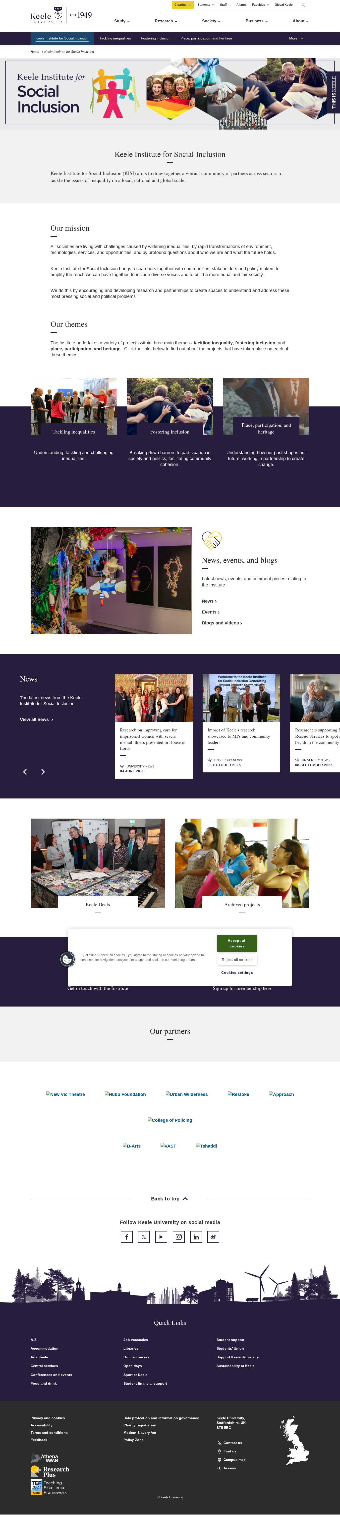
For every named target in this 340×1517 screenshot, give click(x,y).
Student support (230, 1340)
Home (35, 52)
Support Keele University (238, 1357)
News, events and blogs (261, 38)
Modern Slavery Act (139, 1433)
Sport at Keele (135, 1375)
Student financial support (145, 1383)
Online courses (136, 1357)
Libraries (130, 1348)
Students (204, 4)
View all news (35, 719)
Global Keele (284, 4)
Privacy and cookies (48, 1418)
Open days (132, 1366)
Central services (44, 1366)
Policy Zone (133, 1440)
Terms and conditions (49, 1433)
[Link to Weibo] (213, 1237)
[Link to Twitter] (144, 1237)
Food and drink (44, 1383)
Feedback (39, 1440)
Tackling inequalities (115, 38)
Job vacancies (135, 1340)
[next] (42, 772)
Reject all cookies (237, 960)
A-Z (34, 1340)
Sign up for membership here (242, 988)
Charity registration (139, 1425)
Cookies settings (237, 973)
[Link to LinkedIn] (196, 1237)
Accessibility (42, 1425)
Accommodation (44, 1348)
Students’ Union (230, 1348)
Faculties (258, 4)
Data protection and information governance (161, 1418)
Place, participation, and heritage (206, 38)
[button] (303, 4)
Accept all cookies (237, 943)
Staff (223, 4)
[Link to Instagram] (179, 1237)
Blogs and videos (220, 622)
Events (209, 612)
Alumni (241, 4)
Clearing (180, 4)
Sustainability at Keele (236, 1366)
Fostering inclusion (155, 38)
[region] (180, 957)
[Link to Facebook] (127, 1237)
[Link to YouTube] (161, 1237)
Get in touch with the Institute (97, 988)
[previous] (25, 772)
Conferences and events (51, 1375)
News (208, 601)
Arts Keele (39, 1357)
